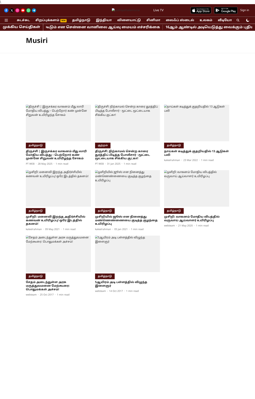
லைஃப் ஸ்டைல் (180, 20)
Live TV (158, 10)
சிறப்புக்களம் (47, 20)
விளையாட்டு (129, 20)
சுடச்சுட (23, 20)
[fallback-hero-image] (58, 123)
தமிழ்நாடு (81, 20)
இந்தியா (104, 20)
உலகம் (206, 20)
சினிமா (153, 20)
